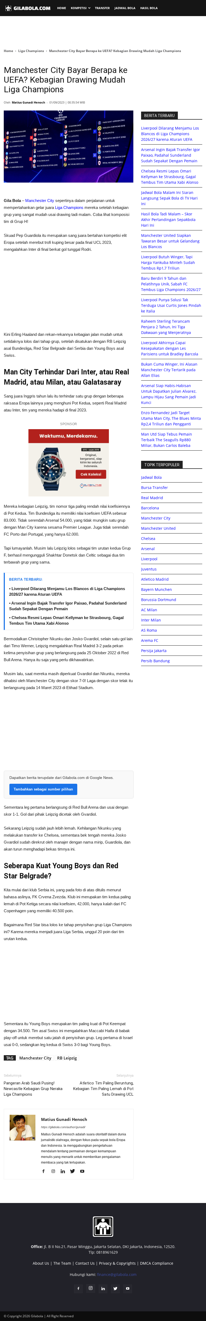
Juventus (149, 569)
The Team (62, 1263)
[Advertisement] (103, 32)
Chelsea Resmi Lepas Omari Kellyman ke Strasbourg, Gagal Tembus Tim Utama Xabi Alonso (169, 176)
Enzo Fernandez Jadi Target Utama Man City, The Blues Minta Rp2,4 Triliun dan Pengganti (171, 418)
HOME (61, 8)
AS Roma (149, 630)
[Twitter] (74, 1171)
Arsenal (148, 548)
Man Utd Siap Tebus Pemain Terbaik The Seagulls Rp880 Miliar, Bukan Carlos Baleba (166, 440)
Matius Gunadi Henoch (28, 102)
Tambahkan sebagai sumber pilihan (43, 789)
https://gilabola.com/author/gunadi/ (63, 1127)
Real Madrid (152, 497)
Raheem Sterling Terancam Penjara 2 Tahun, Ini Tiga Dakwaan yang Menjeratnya (166, 327)
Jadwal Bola (151, 477)
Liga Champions (31, 51)
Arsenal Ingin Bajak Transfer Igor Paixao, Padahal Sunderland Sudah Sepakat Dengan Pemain (170, 155)
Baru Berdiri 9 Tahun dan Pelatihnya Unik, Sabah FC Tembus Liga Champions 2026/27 (171, 284)
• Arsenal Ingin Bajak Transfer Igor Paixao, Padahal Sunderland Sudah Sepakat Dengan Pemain (68, 606)
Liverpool (149, 558)
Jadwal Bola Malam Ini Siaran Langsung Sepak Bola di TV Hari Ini (169, 198)
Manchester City (39, 200)
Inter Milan (151, 620)
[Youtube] (84, 1171)
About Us (41, 1263)
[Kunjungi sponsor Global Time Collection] (69, 462)
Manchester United (158, 528)
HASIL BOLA (149, 8)
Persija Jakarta (154, 650)
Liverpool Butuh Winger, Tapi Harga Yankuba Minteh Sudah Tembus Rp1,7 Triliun (168, 262)
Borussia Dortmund (158, 599)
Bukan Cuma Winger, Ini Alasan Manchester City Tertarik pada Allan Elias (169, 370)
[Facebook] (45, 1171)
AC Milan (149, 609)
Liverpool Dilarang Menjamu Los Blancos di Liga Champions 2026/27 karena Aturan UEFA (170, 134)
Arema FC (149, 640)
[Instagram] (55, 1171)
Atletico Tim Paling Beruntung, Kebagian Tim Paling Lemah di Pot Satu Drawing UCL (103, 1089)
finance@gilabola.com (117, 1274)
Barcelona (150, 507)
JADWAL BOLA (125, 8)
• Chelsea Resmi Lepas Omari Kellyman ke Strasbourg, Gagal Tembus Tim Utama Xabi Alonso (66, 620)
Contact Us (85, 1263)
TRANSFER (102, 8)
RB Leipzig (67, 1058)
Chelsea (148, 538)
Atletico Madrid (155, 579)
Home (8, 51)
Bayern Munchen (156, 589)
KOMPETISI (79, 8)
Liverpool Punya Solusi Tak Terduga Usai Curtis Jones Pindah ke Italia (171, 305)
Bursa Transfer (154, 487)
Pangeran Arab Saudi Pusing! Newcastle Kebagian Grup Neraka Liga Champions (33, 1089)
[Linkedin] (64, 1171)
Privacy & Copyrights (117, 1263)
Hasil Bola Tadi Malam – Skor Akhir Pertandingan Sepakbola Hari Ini (168, 219)
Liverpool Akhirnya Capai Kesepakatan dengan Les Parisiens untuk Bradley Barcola (169, 348)
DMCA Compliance (156, 1263)
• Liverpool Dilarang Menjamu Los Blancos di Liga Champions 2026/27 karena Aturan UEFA (67, 591)
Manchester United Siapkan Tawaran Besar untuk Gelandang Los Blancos (170, 241)
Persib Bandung (155, 660)
